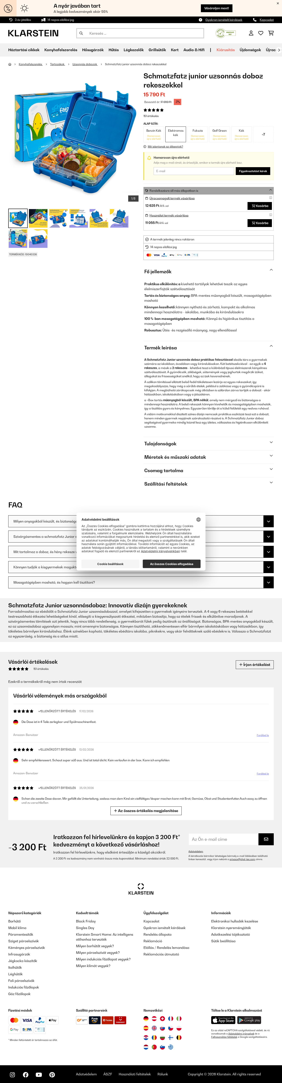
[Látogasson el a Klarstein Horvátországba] (145, 1037)
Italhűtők (15, 967)
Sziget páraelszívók (23, 941)
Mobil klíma (17, 928)
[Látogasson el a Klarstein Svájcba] (162, 1018)
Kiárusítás (226, 50)
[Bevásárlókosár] (271, 33)
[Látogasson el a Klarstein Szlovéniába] (162, 1047)
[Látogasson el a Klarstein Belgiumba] (179, 1037)
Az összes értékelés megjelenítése (147, 811)
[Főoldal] (13, 64)
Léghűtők (15, 974)
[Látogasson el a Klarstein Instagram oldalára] (12, 1075)
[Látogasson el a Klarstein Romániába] (154, 1037)
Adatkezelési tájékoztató (230, 934)
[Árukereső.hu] (226, 33)
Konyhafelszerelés (31, 64)
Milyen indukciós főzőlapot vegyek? (103, 959)
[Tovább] (279, 50)
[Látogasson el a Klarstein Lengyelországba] (179, 1028)
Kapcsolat (267, 19)
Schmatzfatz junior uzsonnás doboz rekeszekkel (135, 64)
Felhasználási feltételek (224, 1037)
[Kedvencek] (260, 33)
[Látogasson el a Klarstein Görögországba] (170, 1047)
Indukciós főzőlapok (23, 987)
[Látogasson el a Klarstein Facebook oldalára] (25, 1075)
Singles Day (85, 928)
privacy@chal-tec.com (242, 859)
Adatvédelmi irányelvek (241, 1033)
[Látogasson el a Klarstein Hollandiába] (145, 1047)
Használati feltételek (135, 1074)
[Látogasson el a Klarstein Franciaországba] (170, 1018)
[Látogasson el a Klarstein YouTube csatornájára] (39, 1075)
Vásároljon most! (216, 8)
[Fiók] (251, 33)
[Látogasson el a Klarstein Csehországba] (170, 1028)
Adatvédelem (195, 851)
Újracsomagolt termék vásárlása (172, 198)
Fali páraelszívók (21, 981)
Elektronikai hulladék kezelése (234, 921)
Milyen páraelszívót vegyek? (98, 953)
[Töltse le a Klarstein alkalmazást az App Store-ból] (223, 1020)
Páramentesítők (20, 934)
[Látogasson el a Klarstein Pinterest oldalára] (52, 1075)
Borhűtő (14, 921)
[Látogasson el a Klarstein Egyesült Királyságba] (154, 1028)
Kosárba (262, 206)
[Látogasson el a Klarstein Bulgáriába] (162, 1037)
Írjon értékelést (256, 664)
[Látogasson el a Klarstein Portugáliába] (154, 1047)
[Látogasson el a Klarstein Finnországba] (170, 1037)
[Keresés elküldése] (81, 33)
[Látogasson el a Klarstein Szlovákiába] (162, 1028)
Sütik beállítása (223, 941)
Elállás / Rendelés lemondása (166, 948)
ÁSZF (107, 1074)
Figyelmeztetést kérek (253, 171)
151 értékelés (151, 116)
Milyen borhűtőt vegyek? (95, 946)
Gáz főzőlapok (19, 994)
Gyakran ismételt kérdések (223, 19)
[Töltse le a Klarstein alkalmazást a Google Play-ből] (249, 1020)
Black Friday (86, 921)
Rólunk (163, 1074)
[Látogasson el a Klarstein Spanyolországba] (145, 1028)
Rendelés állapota (157, 934)
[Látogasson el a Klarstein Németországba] (145, 1018)
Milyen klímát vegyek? (93, 966)
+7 (263, 134)
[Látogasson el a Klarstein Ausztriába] (154, 1018)
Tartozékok (57, 64)
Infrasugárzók (19, 954)
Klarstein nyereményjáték (231, 928)
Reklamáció (152, 941)
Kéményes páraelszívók (26, 948)
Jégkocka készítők (22, 961)
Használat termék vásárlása (168, 215)
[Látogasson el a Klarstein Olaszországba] (179, 1018)
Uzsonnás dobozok (85, 64)
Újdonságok (250, 50)
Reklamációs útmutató (161, 954)
